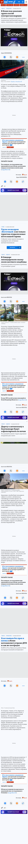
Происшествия (8, 8)
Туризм (3, 226)
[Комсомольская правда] (8, 2)
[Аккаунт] (26, 2)
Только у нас (10, 5)
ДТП (5, 807)
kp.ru (25, 175)
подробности (6, 170)
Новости (3, 5)
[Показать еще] (23, 57)
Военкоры (16, 5)
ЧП (4, 186)
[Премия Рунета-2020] (14, 1)
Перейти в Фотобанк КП (16, 81)
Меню (2, 2)
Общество (4, 147)
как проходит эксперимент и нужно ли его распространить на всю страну (14, 142)
